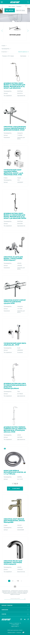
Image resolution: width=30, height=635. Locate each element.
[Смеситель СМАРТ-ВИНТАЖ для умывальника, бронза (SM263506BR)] (15, 514)
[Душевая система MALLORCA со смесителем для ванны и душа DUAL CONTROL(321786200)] (15, 379)
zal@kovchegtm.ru (15, 626)
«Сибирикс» (18, 632)
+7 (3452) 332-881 (15, 624)
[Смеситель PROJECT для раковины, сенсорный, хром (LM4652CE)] (15, 556)
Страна (3, 45)
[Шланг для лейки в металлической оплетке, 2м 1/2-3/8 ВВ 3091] (15, 469)
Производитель (5, 48)
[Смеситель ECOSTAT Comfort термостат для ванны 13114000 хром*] (15, 296)
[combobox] (22, 56)
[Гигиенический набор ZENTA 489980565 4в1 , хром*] (15, 338)
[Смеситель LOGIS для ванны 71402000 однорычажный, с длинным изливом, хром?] (15, 122)
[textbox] (22, 56)
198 (18, 581)
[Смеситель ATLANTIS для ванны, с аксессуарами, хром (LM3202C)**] (15, 253)
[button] (2, 31)
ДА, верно (9, 10)
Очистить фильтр (22, 51)
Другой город (20, 10)
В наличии (4, 51)
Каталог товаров (7, 605)
